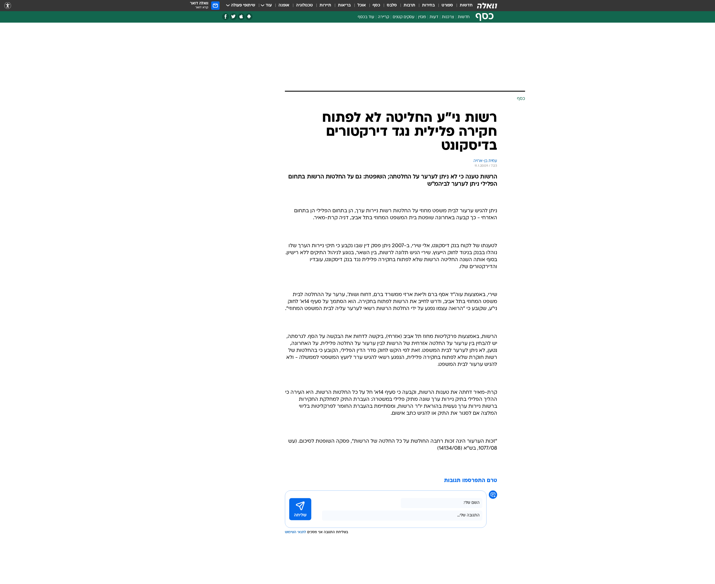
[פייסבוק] (225, 16)
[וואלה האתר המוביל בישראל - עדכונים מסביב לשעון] (487, 5)
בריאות (344, 5)
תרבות (409, 5)
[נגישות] (7, 5)
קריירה (383, 17)
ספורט (447, 5)
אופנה (283, 5)
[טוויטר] (233, 16)
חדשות (466, 5)
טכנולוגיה (304, 5)
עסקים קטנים (403, 17)
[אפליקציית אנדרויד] (249, 16)
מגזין (422, 17)
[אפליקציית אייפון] (241, 16)
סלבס (392, 5)
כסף (376, 5)
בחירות (428, 5)
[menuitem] (463, 6)
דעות (434, 17)
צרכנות (448, 17)
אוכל (362, 5)
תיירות (325, 5)
